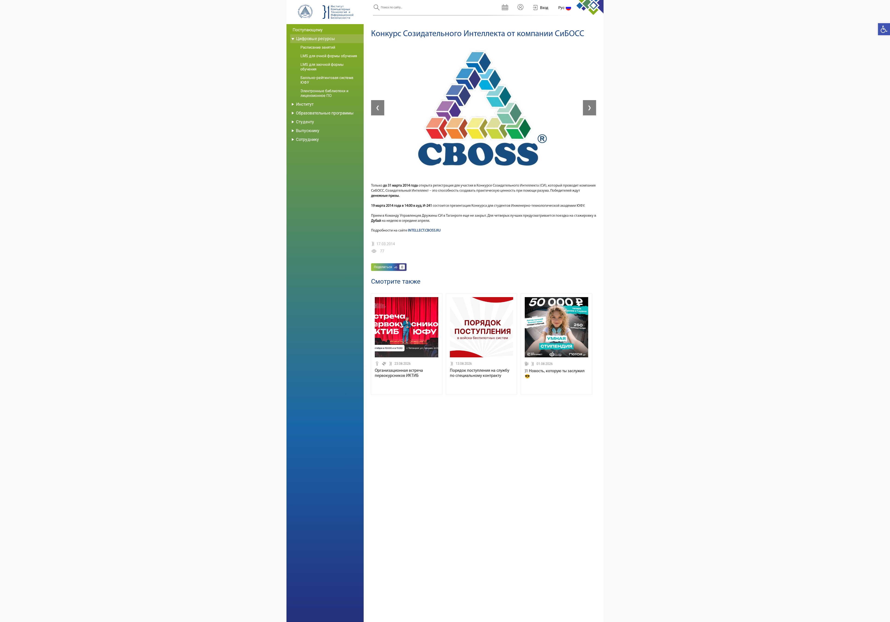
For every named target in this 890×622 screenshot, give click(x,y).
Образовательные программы (325, 113)
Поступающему (307, 29)
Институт (305, 104)
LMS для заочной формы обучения (322, 66)
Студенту (305, 121)
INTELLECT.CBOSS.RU (424, 230)
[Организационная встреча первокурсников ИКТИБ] (406, 356)
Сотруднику (307, 139)
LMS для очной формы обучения (328, 56)
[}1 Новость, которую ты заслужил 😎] (556, 356)
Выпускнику (307, 130)
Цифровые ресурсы (315, 38)
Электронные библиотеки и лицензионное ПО (324, 93)
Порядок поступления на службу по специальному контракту (479, 373)
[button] (884, 29)
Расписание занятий (317, 47)
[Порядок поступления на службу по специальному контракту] (481, 356)
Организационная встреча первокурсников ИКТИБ (399, 373)
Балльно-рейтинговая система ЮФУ (326, 80)
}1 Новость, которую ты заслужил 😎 (555, 374)
